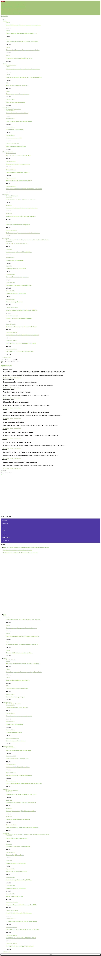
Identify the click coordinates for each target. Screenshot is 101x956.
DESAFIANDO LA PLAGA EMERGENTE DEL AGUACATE (24, 189)
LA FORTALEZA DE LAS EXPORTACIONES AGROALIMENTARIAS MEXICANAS (34, 372)
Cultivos (5, 63)
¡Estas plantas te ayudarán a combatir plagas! (19, 121)
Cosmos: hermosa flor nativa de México (17, 113)
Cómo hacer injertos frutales (13, 422)
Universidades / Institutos (11, 332)
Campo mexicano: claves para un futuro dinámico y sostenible (17, 550)
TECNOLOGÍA (7, 357)
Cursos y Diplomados (10, 324)
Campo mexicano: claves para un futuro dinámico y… (21, 33)
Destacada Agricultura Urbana (12, 143)
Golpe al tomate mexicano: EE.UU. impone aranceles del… (22, 41)
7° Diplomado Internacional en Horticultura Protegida (21, 326)
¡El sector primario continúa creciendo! (17, 442)
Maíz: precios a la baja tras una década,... (9, 11)
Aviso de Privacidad (6, 537)
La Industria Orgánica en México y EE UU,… (19, 252)
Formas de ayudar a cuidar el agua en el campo (20, 382)
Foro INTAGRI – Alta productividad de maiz (19, 318)
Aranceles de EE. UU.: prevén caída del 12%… (19, 58)
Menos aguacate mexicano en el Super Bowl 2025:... (12, 13)
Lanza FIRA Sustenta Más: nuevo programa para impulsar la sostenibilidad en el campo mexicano (26, 547)
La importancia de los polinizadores (16, 268)
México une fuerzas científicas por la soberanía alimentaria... (14, 4)
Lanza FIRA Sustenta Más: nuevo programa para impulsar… (23, 25)
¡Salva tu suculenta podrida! (14, 138)
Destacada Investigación (11, 230)
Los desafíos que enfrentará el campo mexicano (20, 462)
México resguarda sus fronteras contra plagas (19, 180)
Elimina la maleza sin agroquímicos (15, 402)
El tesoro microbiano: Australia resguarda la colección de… (22, 50)
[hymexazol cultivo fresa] (6, 472)
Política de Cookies (5, 540)
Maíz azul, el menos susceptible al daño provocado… (21, 216)
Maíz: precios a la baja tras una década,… (18, 85)
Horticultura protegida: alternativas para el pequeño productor (14, 8)
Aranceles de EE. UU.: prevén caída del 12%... (11, 9)
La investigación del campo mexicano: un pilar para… (21, 199)
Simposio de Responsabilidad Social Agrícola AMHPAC (22, 310)
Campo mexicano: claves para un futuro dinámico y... (12, 3)
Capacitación (6, 238)
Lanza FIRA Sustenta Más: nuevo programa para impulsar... (14, 2)
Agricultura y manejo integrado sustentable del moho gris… (23, 233)
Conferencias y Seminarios (12, 307)
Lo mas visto (6, 369)
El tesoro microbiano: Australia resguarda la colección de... (13, 7)
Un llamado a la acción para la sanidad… (18, 172)
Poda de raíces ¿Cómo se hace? (15, 129)
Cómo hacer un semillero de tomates (16, 146)
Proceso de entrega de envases (14, 302)
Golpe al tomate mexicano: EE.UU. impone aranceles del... (13, 6)
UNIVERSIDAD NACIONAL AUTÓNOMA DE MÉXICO (22, 335)
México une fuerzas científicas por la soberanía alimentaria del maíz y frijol (20, 552)
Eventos (3, 527)
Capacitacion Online (10, 274)
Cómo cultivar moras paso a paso (15, 102)
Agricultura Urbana (7, 107)
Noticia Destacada (6, 379)
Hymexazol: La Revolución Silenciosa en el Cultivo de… (22, 208)
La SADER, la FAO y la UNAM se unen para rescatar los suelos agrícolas (29, 452)
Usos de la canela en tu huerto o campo (17, 392)
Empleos (3, 530)
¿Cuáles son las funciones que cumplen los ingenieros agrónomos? (26, 412)
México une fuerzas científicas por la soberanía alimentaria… (23, 69)
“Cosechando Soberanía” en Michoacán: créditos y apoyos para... (15, 12)
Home (4, 19)
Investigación (6, 194)
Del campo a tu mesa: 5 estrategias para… (18, 164)
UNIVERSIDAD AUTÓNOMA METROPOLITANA (21, 343)
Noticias (5, 21)
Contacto (3, 533)
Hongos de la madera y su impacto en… (17, 243)
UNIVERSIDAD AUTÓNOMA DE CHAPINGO (19, 351)
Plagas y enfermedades (8, 151)
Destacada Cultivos (10, 99)
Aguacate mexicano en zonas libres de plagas (18, 155)
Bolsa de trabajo (5, 523)
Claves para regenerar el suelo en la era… (17, 94)
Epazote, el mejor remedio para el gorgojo (18, 224)
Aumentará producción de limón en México (18, 432)
